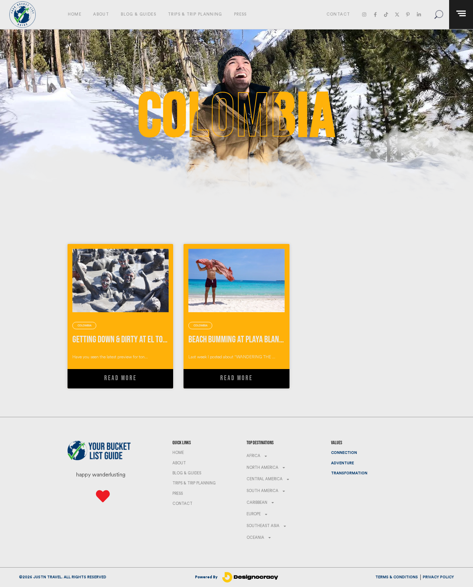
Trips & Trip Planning (195, 14)
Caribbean (257, 503)
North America (262, 468)
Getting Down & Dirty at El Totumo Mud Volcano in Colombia (165, 339)
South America (262, 491)
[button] (438, 14)
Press (240, 14)
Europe (254, 514)
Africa (253, 456)
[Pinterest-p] (407, 14)
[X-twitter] (397, 14)
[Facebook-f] (375, 14)
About (101, 14)
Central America (265, 479)
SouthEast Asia (263, 526)
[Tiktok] (386, 14)
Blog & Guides (138, 14)
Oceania (255, 538)
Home (74, 14)
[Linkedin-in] (418, 14)
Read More (120, 378)
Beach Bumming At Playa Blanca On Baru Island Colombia (276, 339)
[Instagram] (364, 14)
